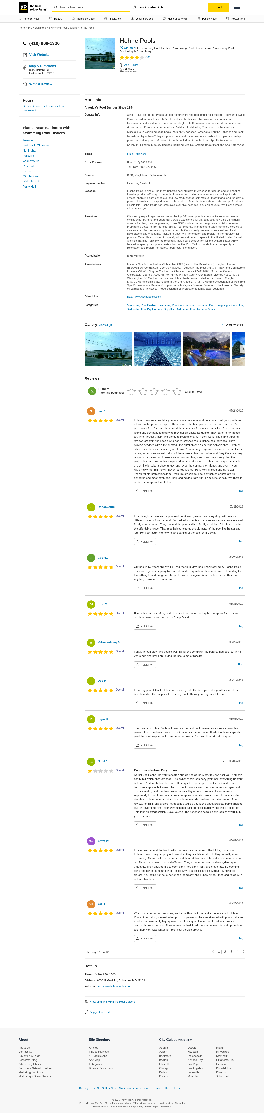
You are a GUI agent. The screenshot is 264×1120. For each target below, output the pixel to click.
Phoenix (221, 1072)
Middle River (31, 176)
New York (222, 1055)
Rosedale (29, 166)
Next (243, 952)
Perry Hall (29, 186)
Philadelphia (223, 1068)
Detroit (192, 1047)
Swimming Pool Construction (192, 48)
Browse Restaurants (101, 1068)
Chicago (164, 1068)
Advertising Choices (31, 1064)
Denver (163, 1076)
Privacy (83, 1088)
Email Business (137, 153)
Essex (27, 171)
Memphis (193, 1076)
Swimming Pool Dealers (155, 48)
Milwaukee (222, 1051)
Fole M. (103, 604)
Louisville (193, 1072)
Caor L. (103, 557)
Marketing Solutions (31, 1072)
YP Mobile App (98, 1055)
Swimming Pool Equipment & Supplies (151, 309)
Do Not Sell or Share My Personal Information (121, 1088)
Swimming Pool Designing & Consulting (220, 305)
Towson (28, 140)
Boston (163, 1060)
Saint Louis (223, 1076)
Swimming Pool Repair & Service (197, 309)
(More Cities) (185, 1039)
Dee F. (102, 680)
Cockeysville (31, 160)
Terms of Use (161, 1088)
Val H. (102, 903)
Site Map (94, 1060)
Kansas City (195, 1060)
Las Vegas (194, 1064)
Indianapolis (195, 1055)
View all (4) (105, 325)
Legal (177, 1088)
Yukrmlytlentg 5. (109, 642)
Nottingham (30, 150)
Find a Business (99, 1051)
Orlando (221, 1064)
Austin (163, 1051)
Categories (95, 1064)
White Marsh (31, 181)
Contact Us (25, 1051)
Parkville (28, 155)
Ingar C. (103, 719)
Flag (240, 490)
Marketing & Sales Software (36, 1076)
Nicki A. (103, 761)
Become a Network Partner (35, 1068)
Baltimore (165, 1055)
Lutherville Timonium (37, 145)
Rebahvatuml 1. (109, 507)
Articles (93, 1047)
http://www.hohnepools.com (144, 296)
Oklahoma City (225, 1060)
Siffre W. (103, 840)
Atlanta (163, 1047)
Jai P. (101, 411)
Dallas (163, 1072)
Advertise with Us (29, 1055)
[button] (237, 7)
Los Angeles (195, 1068)
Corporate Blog (28, 1060)
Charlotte (164, 1064)
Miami (220, 1047)
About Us (24, 1047)
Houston (193, 1051)
